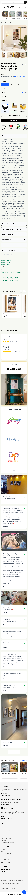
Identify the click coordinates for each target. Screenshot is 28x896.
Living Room (5, 280)
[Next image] (24, 38)
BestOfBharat (5, 869)
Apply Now (3, 816)
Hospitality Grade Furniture (7, 842)
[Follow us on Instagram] (5, 862)
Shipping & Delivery (5, 832)
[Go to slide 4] (15, 470)
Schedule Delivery (5, 795)
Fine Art (18, 280)
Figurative (4, 283)
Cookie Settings (4, 881)
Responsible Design (6, 853)
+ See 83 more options (14, 115)
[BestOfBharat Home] (8, 7)
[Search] (25, 2)
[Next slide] (24, 357)
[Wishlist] (19, 7)
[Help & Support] (24, 892)
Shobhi (3, 871)
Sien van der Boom (11, 61)
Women (12, 280)
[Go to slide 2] (13, 470)
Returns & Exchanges (6, 830)
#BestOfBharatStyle (5, 859)
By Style (8, 262)
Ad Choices (20, 880)
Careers (3, 851)
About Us (3, 849)
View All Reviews (14, 752)
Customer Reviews (5, 804)
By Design (12, 22)
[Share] (22, 64)
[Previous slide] (4, 357)
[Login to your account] (22, 7)
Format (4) (4, 81)
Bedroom (19, 272)
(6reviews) (13, 70)
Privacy (9, 880)
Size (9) (3, 92)
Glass (19, 85)
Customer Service (5, 826)
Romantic (16, 275)
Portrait (16, 277)
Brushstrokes (5, 272)
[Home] (1, 22)
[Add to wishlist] (25, 64)
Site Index (14, 880)
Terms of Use (4, 880)
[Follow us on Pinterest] (9, 862)
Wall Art (6, 22)
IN (23, 92)
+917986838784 (15, 802)
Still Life (12, 272)
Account (3, 828)
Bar (11, 277)
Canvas (13, 85)
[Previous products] (21, 291)
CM (25, 92)
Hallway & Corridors (6, 275)
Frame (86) (4, 100)
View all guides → (22, 760)
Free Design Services (6, 838)
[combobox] (12, 2)
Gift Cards (3, 840)
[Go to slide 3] (14, 470)
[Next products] (24, 291)
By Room (8, 264)
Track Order (4, 793)
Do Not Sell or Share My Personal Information (10, 883)
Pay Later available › (19, 76)
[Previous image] (3, 38)
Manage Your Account (6, 818)
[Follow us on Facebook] (2, 862)
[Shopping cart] (25, 7)
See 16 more (4, 266)
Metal (3, 88)
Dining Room (5, 277)
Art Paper (5, 85)
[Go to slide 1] (12, 470)
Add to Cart (14, 120)
